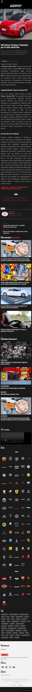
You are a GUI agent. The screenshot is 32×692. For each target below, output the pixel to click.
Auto (2, 386)
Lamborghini (5, 623)
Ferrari (6, 386)
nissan (25, 630)
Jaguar (3, 621)
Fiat (9, 619)
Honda (18, 619)
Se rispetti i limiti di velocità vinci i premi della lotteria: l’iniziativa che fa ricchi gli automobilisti (15, 259)
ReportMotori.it (18, 213)
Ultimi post (8, 208)
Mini (3, 630)
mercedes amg (22, 628)
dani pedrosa (20, 616)
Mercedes (4, 628)
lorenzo (12, 623)
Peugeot (9, 632)
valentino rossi (25, 635)
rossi (27, 632)
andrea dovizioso (14, 614)
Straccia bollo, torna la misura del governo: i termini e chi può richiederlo (14, 307)
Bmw (13, 616)
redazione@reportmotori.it (15, 215)
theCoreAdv (3, 659)
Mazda (17, 625)
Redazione (3, 649)
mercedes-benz (12, 628)
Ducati (26, 616)
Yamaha (17, 637)
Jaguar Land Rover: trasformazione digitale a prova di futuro (14, 363)
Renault (22, 632)
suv (7, 635)
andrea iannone (24, 614)
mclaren (23, 625)
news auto (19, 630)
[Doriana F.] (5, 216)
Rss (10, 685)
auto (8, 616)
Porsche (15, 632)
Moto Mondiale (10, 630)
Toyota (18, 635)
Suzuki (12, 635)
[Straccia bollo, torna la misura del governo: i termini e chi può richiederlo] (16, 295)
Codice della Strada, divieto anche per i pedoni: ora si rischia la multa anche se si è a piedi (15, 283)
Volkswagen (5, 637)
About (3, 208)
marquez (4, 625)
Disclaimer (20, 685)
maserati (11, 625)
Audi (3, 616)
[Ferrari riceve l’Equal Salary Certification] (16, 376)
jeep (9, 621)
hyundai (25, 619)
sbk (3, 635)
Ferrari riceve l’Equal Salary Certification (13, 388)
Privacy (14, 685)
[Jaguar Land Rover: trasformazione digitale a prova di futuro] (16, 350)
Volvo (11, 637)
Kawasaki (23, 621)
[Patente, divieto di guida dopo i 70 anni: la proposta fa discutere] (16, 319)
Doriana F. (12, 212)
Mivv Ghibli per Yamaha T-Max (10, 394)
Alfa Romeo (4, 614)
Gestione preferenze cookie (26, 690)
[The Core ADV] (4, 656)
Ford (13, 619)
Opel (3, 632)
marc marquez (20, 623)
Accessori (3, 392)
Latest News (16, 238)
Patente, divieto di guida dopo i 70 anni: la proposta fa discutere (13, 330)
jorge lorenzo (16, 621)
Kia (29, 621)
